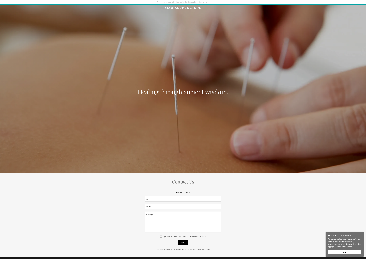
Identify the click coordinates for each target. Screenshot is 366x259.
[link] (183, 8)
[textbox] (183, 199)
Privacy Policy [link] (190, 249)
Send (183, 242)
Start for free (203, 2)
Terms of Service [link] (201, 249)
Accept (344, 252)
